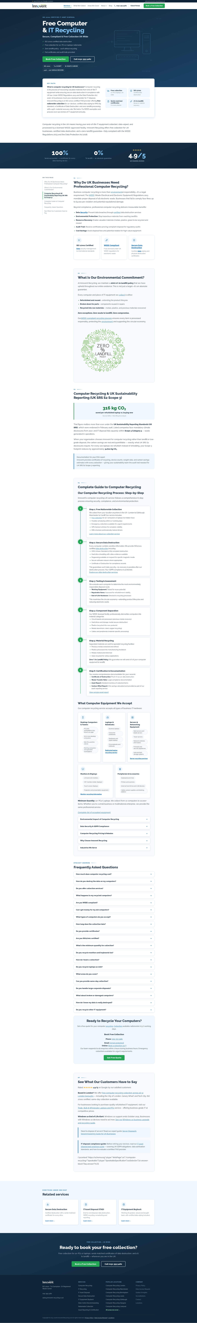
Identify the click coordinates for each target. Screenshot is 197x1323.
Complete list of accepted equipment (94, 813)
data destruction (102, 549)
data (139, 251)
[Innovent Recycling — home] (39, 5)
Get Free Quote (114, 1058)
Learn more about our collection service (104, 534)
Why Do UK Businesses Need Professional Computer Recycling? (56, 183)
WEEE (91, 195)
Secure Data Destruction (86, 1296)
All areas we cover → (113, 1310)
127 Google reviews (137, 161)
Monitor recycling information (91, 794)
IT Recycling (82, 1289)
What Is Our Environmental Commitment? (53, 189)
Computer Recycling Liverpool (116, 1306)
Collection (118, 1026)
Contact (138, 1299)
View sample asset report (99, 692)
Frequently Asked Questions (53, 207)
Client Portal (135, 6)
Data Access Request (143, 1289)
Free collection (97, 518)
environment (116, 192)
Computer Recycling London (115, 1285)
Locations (139, 1303)
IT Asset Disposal (84, 1292)
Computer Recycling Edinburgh (116, 1299)
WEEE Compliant (111, 245)
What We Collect (79, 6)
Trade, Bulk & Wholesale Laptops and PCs (96, 1108)
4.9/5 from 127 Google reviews (42, 1)
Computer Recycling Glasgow (116, 1303)
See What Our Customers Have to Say (55, 212)
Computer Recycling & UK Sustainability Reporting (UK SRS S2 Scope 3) (56, 195)
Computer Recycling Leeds (115, 1296)
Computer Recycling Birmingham (117, 1292)
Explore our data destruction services (103, 572)
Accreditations (140, 1296)
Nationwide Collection (85, 1306)
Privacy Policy (140, 1285)
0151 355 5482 (117, 1039)
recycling (109, 1026)
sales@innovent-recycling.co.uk (155, 1)
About (103, 6)
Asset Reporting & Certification (88, 1310)
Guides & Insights (141, 1292)
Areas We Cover (93, 6)
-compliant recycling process (99, 318)
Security (83, 212)
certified (117, 212)
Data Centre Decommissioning (88, 1303)
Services (67, 6)
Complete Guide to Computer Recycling (54, 202)
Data (78, 249)
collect (122, 295)
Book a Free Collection (154, 6)
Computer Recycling (85, 1285)
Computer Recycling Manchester (117, 1289)
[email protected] (117, 1043)
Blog (110, 6)
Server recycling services (139, 758)
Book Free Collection (56, 59)
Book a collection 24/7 (117, 1046)
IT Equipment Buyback (86, 1299)
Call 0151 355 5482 (82, 59)
